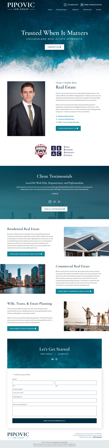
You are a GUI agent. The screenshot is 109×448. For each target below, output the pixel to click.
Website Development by (90, 437)
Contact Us (53, 47)
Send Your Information (54, 420)
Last (56, 386)
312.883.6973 (73, 5)
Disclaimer (56, 442)
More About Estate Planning (22, 328)
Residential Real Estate (66, 116)
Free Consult (93, 5)
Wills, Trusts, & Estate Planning (68, 122)
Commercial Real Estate (66, 119)
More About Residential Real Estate (25, 254)
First (13, 386)
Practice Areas (61, 9)
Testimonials (87, 9)
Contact (98, 9)
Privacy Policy (64, 442)
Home (50, 9)
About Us (75, 9)
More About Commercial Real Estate (73, 291)
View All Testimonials (53, 209)
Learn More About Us (67, 128)
